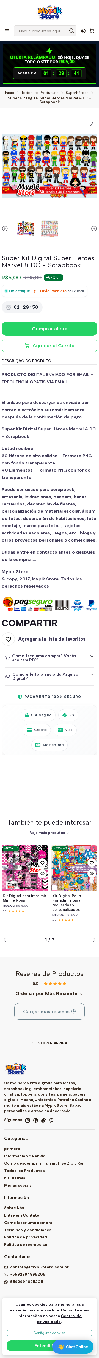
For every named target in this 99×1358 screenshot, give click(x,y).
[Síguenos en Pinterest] (51, 1120)
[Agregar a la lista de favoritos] (42, 862)
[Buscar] (71, 30)
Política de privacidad (25, 1237)
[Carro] (92, 31)
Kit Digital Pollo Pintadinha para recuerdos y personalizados (66, 903)
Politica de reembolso (25, 1244)
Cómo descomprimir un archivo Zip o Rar (44, 1163)
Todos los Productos (40, 93)
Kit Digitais (14, 1177)
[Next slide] (93, 228)
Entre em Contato (21, 1215)
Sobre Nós (14, 1207)
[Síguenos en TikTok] (43, 1120)
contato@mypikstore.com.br (39, 1266)
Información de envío (24, 1156)
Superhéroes (77, 93)
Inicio (9, 93)
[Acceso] (83, 31)
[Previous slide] (6, 228)
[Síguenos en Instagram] (27, 1120)
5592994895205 (26, 1281)
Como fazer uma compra (28, 1222)
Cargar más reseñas (47, 1012)
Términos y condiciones (27, 1229)
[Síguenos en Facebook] (35, 1120)
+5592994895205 (27, 1274)
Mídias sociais (18, 1185)
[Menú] (7, 31)
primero (12, 1148)
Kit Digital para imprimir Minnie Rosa (24, 898)
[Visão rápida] (42, 873)
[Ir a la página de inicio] (49, 12)
